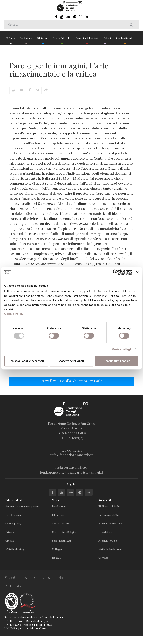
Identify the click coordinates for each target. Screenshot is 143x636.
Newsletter (105, 532)
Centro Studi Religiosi (86, 37)
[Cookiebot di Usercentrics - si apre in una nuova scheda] (115, 272)
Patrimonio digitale (109, 515)
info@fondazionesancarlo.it (71, 455)
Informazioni (13, 500)
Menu (55, 500)
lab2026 (56, 557)
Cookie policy (13, 523)
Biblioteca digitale (109, 506)
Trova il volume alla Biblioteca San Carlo (71, 381)
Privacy (9, 532)
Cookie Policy (13, 313)
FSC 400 (10, 37)
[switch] (54, 336)
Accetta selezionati (71, 361)
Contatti (103, 557)
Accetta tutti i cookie (117, 361)
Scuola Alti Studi (124, 37)
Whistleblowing (14, 549)
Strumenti (104, 500)
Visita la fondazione (110, 549)
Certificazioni (13, 515)
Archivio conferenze (110, 523)
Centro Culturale (62, 37)
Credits (9, 540)
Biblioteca (42, 37)
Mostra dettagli (122, 349)
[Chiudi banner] (137, 272)
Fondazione (26, 37)
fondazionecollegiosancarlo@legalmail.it (71, 472)
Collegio (107, 37)
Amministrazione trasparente (22, 506)
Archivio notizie (107, 540)
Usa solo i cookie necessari (26, 361)
